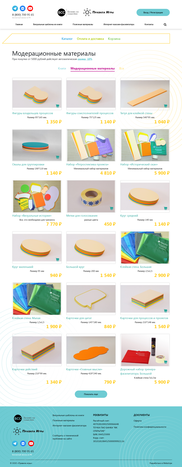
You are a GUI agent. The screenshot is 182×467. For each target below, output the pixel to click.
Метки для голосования (81, 215)
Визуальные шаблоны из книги (47, 24)
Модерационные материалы (93, 68)
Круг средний (129, 215)
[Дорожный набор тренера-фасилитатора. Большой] (145, 350)
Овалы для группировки (28, 164)
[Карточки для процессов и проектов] (145, 299)
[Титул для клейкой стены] (145, 94)
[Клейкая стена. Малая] (37, 299)
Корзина (114, 38)
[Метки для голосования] (91, 196)
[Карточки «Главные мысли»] (91, 350)
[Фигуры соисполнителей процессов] (91, 94)
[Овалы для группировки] (37, 145)
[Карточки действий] (37, 350)
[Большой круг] (91, 247)
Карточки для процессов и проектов (144, 318)
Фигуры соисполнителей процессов (89, 113)
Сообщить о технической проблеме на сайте (65, 437)
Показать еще (91, 394)
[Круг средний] (145, 196)
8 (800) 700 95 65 (23, 14)
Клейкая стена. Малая (26, 318)
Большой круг (75, 267)
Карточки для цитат (79, 318)
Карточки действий (24, 369)
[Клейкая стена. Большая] (145, 247)
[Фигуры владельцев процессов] (37, 94)
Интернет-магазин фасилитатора (119, 24)
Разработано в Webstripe (161, 463)
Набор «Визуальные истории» (31, 215)
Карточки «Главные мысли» (84, 369)
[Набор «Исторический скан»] (145, 145)
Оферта (137, 420)
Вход (145, 12)
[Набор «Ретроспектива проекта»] (91, 145)
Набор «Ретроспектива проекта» (87, 164)
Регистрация (156, 12)
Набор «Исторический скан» (139, 164)
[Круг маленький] (37, 247)
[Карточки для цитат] (91, 299)
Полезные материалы (83, 24)
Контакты (149, 24)
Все (121, 68)
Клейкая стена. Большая (135, 267)
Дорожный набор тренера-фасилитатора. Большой (138, 371)
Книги (62, 68)
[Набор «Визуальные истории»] (37, 196)
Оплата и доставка (90, 38)
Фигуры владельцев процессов (32, 113)
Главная (19, 24)
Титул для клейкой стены (136, 113)
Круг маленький (22, 267)
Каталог (67, 38)
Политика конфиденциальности (150, 426)
